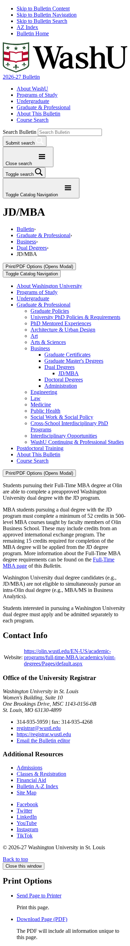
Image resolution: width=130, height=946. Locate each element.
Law (36, 398)
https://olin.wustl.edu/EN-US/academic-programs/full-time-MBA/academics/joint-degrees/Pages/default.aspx (69, 657)
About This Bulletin (38, 114)
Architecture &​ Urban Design (63, 330)
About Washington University (49, 286)
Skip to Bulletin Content (43, 8)
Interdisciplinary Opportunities (64, 436)
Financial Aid (31, 780)
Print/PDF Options (39, 266)
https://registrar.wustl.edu (44, 734)
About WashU (32, 89)
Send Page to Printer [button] (39, 895)
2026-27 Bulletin (21, 77)
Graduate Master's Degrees (73, 361)
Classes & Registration (41, 774)
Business (26, 241)
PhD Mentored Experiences (61, 323)
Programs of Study (37, 95)
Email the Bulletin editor (43, 740)
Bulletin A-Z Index (37, 786)
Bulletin (25, 229)
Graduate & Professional (43, 107)
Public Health (45, 411)
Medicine (41, 404)
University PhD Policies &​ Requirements (75, 317)
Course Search (33, 120)
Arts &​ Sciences (48, 342)
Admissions (29, 768)
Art (34, 336)
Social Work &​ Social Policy (62, 417)
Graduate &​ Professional (43, 305)
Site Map (26, 793)
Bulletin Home (33, 33)
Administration (60, 386)
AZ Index (27, 27)
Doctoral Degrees (63, 379)
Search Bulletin (19, 132)
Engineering (44, 392)
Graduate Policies (50, 311)
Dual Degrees (32, 248)
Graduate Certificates (67, 355)
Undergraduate (33, 101)
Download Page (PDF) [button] (42, 919)
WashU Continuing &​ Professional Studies (77, 442)
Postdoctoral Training (40, 448)
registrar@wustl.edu (39, 728)
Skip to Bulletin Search (42, 21)
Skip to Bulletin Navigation (47, 15)
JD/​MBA (68, 373)
